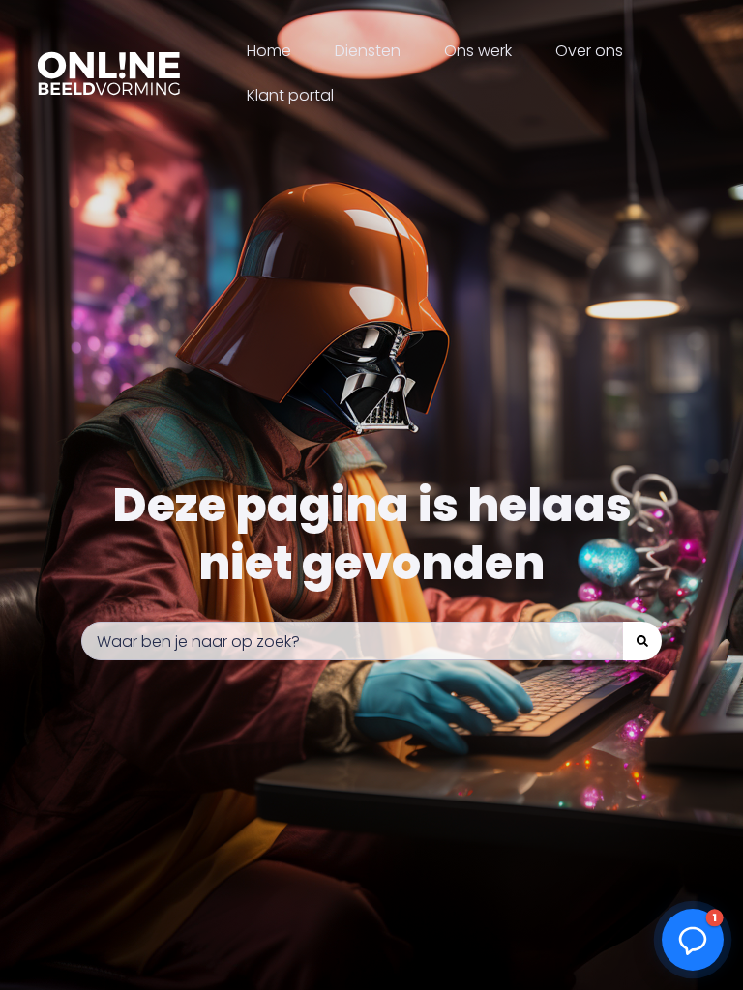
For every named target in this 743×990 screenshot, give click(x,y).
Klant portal (290, 95)
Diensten (368, 51)
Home (269, 51)
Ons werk (478, 51)
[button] (693, 940)
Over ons (589, 51)
